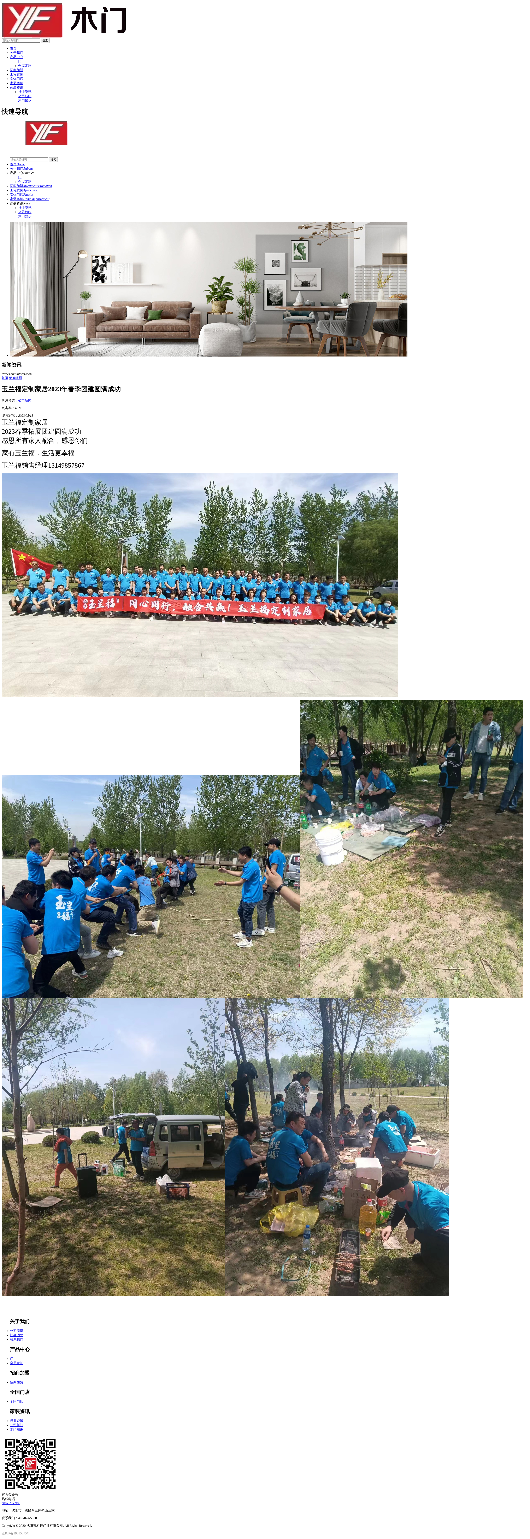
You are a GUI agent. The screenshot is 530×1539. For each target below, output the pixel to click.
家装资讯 (16, 87)
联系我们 (16, 1339)
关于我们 (16, 52)
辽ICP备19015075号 (16, 1533)
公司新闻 (24, 212)
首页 (13, 48)
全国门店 (16, 1401)
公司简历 (16, 1331)
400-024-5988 (11, 1503)
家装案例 (16, 83)
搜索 (45, 40)
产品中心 (16, 57)
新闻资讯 (15, 378)
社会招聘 (16, 1335)
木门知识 (24, 216)
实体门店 (16, 78)
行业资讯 (24, 207)
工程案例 (16, 74)
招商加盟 (16, 70)
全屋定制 (24, 181)
